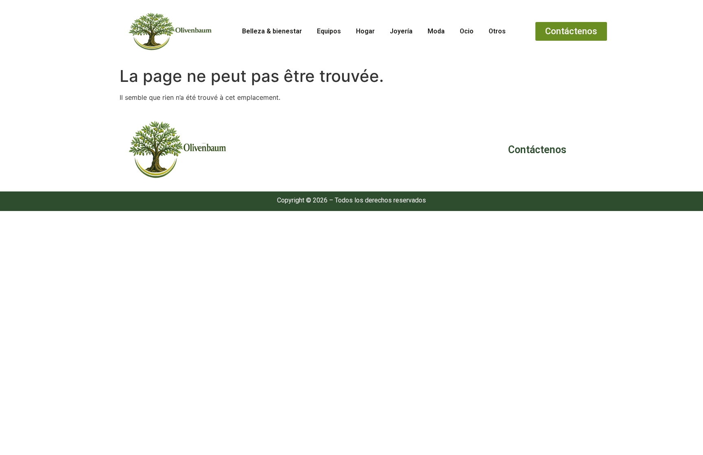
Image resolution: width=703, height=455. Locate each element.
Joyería (401, 31)
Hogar (365, 31)
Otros (497, 31)
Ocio (467, 31)
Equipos (329, 31)
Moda (436, 31)
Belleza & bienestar (272, 31)
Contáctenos (537, 150)
